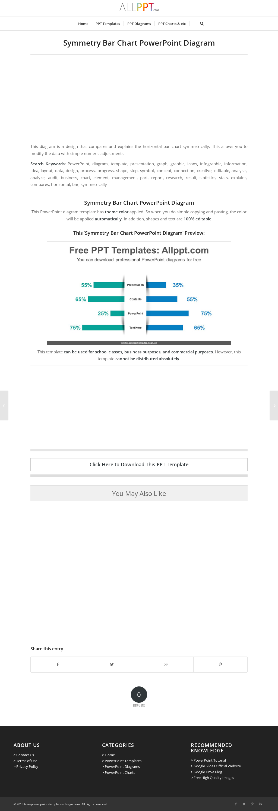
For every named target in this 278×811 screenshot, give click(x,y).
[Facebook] (236, 804)
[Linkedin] (260, 804)
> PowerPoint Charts (118, 772)
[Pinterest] (252, 804)
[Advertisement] (139, 95)
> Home (108, 754)
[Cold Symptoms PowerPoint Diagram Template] (274, 405)
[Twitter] (244, 804)
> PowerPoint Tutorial (208, 760)
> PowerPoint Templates (121, 760)
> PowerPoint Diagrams (121, 766)
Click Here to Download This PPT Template (139, 464)
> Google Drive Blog (206, 771)
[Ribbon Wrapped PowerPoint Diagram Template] (4, 405)
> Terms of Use (25, 760)
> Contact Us (24, 754)
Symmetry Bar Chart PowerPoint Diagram (139, 42)
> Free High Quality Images (212, 777)
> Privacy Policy (26, 766)
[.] (193, 23)
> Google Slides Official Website (216, 766)
